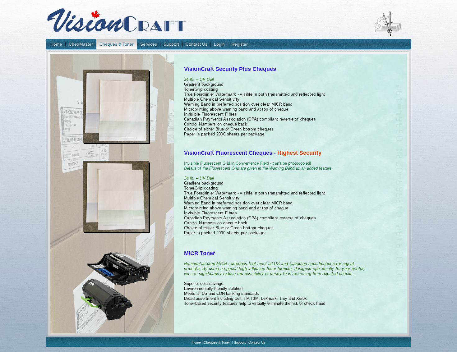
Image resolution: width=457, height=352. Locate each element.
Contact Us (196, 44)
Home (56, 44)
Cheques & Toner (116, 44)
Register (239, 44)
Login (219, 44)
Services (148, 44)
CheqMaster (81, 44)
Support (171, 44)
